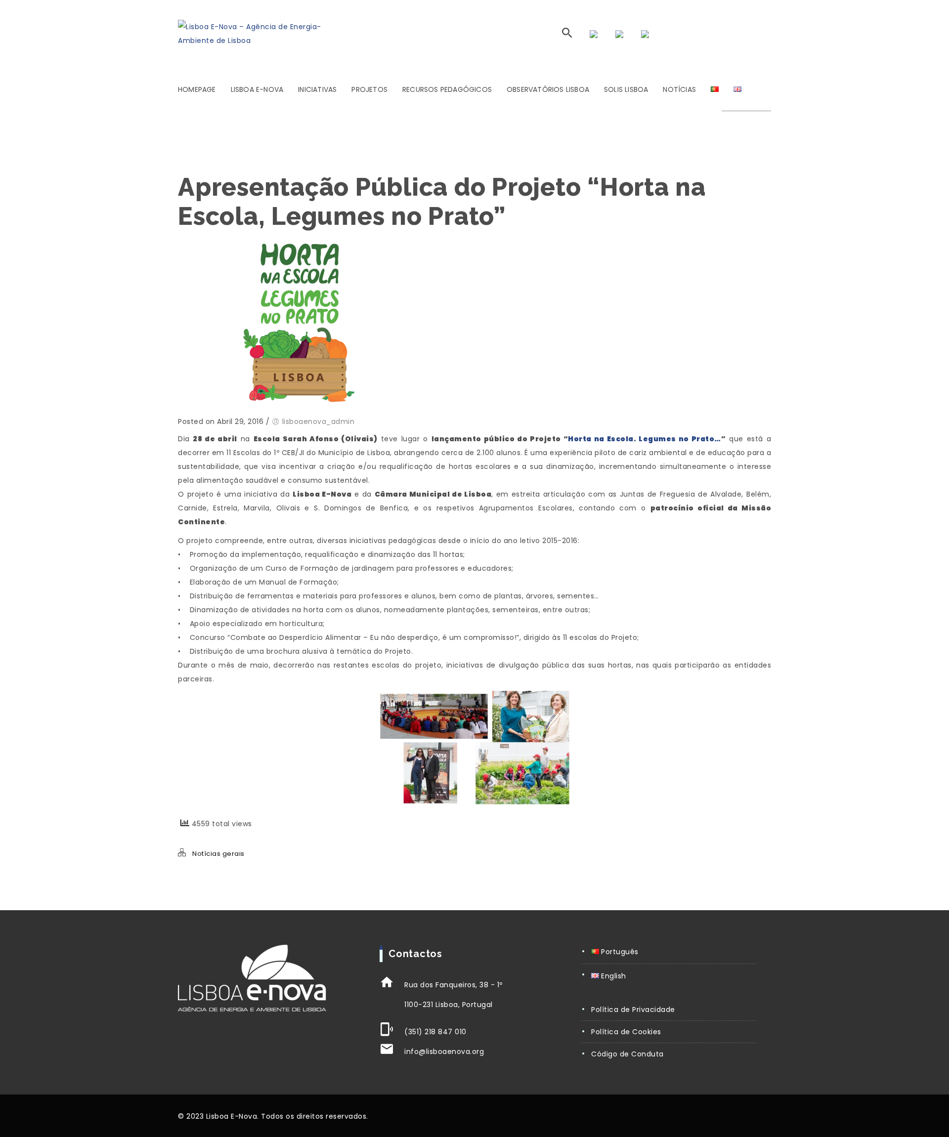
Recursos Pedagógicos (447, 89)
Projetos (369, 89)
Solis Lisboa (626, 89)
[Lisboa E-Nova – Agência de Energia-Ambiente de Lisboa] (251, 33)
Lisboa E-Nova (257, 89)
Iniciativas (317, 89)
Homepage (197, 89)
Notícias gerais (218, 853)
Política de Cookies (626, 1032)
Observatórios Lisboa (548, 89)
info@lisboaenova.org (444, 1051)
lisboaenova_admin (318, 421)
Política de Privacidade (633, 1009)
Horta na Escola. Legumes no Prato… (644, 439)
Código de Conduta (627, 1054)
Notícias (679, 89)
